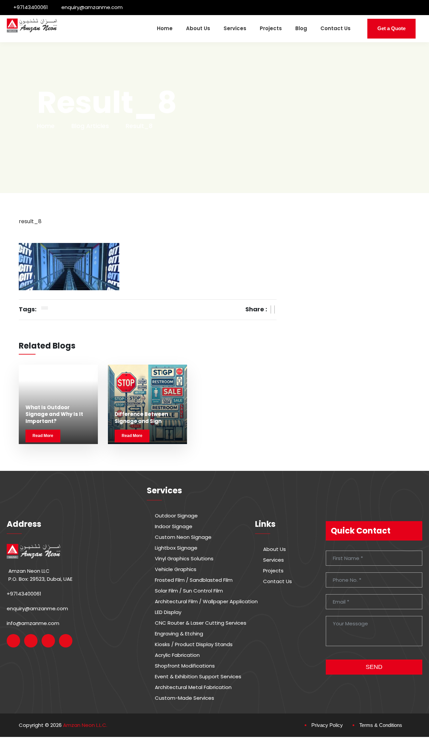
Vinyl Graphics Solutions (184, 558)
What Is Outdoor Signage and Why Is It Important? (54, 414)
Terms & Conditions (380, 725)
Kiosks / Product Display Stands (194, 644)
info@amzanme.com (33, 623)
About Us (198, 28)
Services (235, 28)
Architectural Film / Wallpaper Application (206, 601)
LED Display (168, 612)
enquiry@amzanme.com (92, 7)
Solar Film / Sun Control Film (189, 590)
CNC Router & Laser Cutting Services (200, 623)
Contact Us (335, 28)
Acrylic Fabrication (177, 655)
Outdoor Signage (176, 515)
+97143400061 (30, 7)
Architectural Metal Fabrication (193, 687)
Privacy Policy (327, 725)
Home (165, 28)
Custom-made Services (184, 698)
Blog (301, 28)
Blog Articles (90, 126)
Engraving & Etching (179, 633)
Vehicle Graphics (175, 569)
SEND (374, 667)
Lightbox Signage (176, 548)
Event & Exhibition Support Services (198, 676)
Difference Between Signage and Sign (141, 417)
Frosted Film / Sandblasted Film (194, 580)
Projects (271, 28)
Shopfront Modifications (185, 666)
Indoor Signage (173, 526)
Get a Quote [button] (391, 28)
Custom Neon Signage (183, 537)
